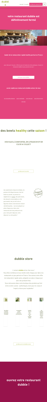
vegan (13, 197)
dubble (5, 3)
